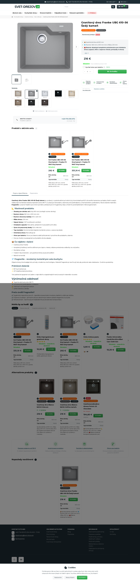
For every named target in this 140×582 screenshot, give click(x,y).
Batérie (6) (52, 308)
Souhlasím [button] (82, 577)
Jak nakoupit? (110, 2)
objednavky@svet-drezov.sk (24, 535)
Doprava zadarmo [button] (88, 30)
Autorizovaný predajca (100, 82)
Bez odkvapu (38, 16)
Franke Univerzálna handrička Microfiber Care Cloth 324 (115, 339)
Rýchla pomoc (20, 538)
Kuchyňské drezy (31, 13)
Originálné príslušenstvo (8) (39, 308)
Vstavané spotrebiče (76, 13)
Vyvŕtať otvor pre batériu (94, 67)
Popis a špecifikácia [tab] (20, 193)
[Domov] (27, 6)
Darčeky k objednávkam (113, 82)
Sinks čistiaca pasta (91, 337)
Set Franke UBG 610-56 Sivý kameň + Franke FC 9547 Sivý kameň (81, 162)
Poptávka (71, 534)
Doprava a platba (99, 89)
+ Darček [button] (52, 156)
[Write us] (13, 539)
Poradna (71, 529)
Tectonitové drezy (52, 537)
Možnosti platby (94, 541)
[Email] (13, 535)
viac (86, 53)
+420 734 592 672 (68, 119)
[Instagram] (14, 559)
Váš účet (123, 2)
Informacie (93, 529)
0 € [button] (123, 6)
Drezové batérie (45, 13)
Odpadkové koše (60, 13)
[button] (126, 7)
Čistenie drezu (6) (24, 308)
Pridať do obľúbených (39, 111)
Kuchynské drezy (18, 16)
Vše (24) (15, 308)
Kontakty (113, 534)
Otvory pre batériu (113, 448)
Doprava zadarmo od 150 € (88, 82)
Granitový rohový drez (53, 542)
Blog (69, 532)
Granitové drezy (29, 16)
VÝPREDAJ (92, 13)
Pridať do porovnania (52, 111)
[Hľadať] (113, 6)
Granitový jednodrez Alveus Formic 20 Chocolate (91, 406)
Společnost (114, 529)
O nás (112, 532)
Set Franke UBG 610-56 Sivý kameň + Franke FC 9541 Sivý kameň (57, 162)
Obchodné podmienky (96, 532)
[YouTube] (21, 559)
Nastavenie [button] (58, 577)
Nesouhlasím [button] (70, 577)
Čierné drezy (50, 534)
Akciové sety (17, 13)
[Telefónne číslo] (13, 532)
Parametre (34, 193)
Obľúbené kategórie (54, 529)
